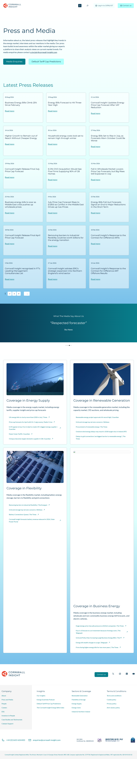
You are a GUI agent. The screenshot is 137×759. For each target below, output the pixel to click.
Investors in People (8, 716)
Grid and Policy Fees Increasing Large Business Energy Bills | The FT (99, 638)
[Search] (87, 5)
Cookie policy (111, 700)
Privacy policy (111, 704)
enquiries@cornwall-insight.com (46, 740)
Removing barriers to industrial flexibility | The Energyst (28, 505)
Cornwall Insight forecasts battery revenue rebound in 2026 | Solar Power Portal (32, 520)
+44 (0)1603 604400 (15, 740)
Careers (4, 708)
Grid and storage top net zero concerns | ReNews (92, 422)
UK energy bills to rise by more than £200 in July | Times (28, 417)
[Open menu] (79, 5)
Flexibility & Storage (79, 700)
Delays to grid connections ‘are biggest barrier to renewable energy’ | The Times (100, 437)
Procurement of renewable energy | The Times (91, 427)
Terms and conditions (114, 696)
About (4, 696)
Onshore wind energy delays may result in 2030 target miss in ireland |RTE (101, 431)
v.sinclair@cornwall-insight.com (43, 52)
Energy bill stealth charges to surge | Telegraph (92, 642)
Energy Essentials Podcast (46, 700)
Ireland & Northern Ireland (81, 712)
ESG (3, 712)
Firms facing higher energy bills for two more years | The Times (97, 647)
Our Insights (41, 696)
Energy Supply (77, 704)
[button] (67, 345)
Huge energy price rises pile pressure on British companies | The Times (100, 626)
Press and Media (7, 700)
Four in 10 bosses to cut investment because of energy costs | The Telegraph (98, 632)
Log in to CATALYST (105, 5)
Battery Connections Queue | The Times (22, 514)
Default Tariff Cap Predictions (46, 61)
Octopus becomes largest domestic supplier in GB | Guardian (30, 439)
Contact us (127, 5)
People (4, 704)
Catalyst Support (7, 724)
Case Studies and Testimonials (12, 720)
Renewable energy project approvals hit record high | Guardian (97, 417)
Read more (9, 111)
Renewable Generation (80, 696)
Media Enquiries (14, 61)
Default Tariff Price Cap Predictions (49, 704)
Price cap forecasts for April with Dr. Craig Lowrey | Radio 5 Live (30, 422)
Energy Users (76, 708)
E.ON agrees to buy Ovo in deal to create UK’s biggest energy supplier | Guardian (33, 428)
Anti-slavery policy (113, 708)
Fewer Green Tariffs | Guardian (19, 434)
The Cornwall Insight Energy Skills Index (50, 708)
